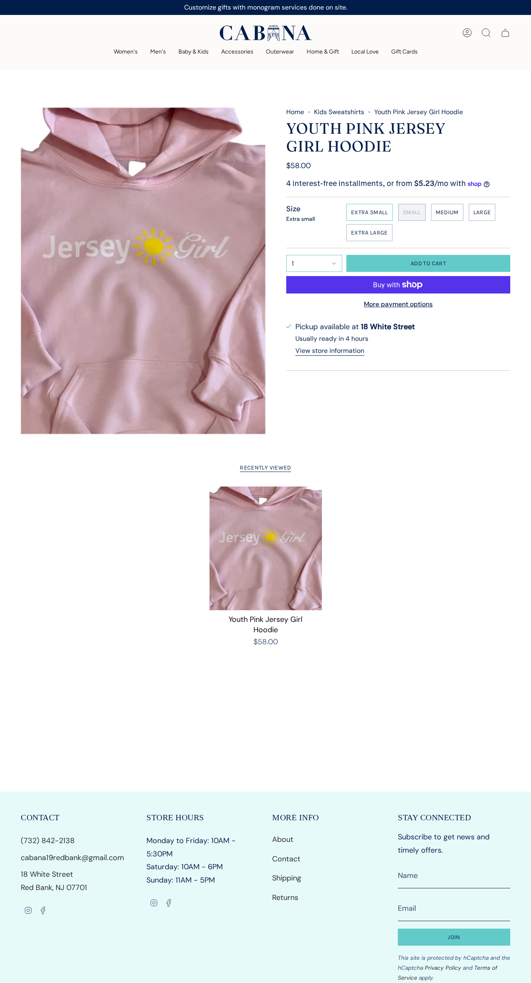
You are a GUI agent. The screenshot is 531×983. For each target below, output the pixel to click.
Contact (286, 859)
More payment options (398, 304)
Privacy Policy (443, 967)
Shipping (286, 878)
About (282, 839)
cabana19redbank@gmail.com (72, 858)
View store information (329, 350)
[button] (125, 52)
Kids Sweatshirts (339, 112)
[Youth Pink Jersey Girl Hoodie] (265, 548)
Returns (285, 897)
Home (295, 112)
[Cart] (505, 33)
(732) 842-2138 (49, 841)
